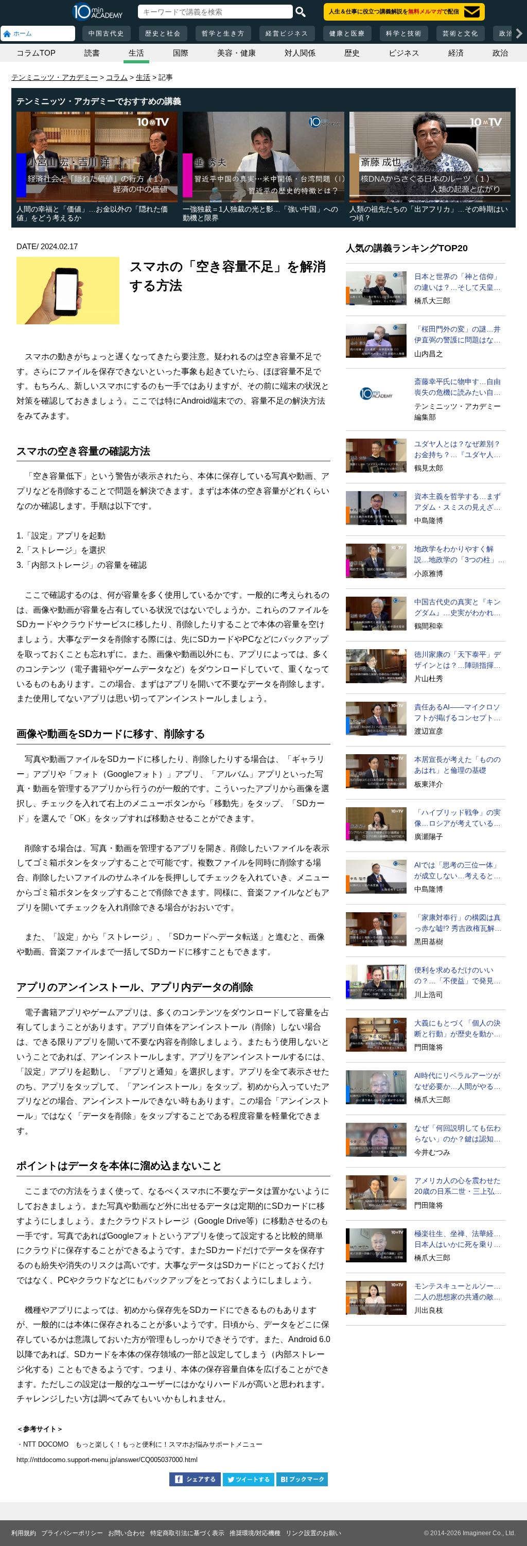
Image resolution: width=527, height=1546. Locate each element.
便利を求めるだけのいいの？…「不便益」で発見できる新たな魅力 (457, 976)
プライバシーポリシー (72, 1533)
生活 (136, 52)
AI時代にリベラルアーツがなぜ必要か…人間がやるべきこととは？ (457, 1081)
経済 (456, 52)
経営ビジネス (287, 33)
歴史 (352, 52)
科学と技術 (404, 33)
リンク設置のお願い (313, 1533)
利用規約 (23, 1533)
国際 (180, 52)
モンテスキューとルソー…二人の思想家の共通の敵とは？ (457, 1292)
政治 (500, 52)
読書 (92, 52)
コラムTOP (36, 52)
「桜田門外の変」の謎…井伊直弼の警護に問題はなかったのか (457, 335)
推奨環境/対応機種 (255, 1533)
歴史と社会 (163, 33)
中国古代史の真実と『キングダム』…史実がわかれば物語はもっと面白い (457, 608)
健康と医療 (347, 33)
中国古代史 (107, 33)
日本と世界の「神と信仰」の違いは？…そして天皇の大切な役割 (457, 282)
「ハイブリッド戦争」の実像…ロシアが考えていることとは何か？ (457, 818)
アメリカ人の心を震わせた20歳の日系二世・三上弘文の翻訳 (458, 1186)
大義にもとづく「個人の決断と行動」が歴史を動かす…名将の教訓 (457, 1029)
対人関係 (300, 52)
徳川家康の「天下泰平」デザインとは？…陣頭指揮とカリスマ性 (457, 660)
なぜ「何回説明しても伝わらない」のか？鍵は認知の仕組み (457, 1134)
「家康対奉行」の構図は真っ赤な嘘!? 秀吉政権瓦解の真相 (458, 923)
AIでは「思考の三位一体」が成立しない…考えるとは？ (457, 871)
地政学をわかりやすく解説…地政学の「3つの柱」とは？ (459, 555)
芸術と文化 (461, 33)
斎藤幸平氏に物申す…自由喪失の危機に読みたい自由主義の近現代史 (457, 387)
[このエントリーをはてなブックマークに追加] (302, 1480)
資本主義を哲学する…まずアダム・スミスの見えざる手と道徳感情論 (457, 502)
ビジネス (404, 52)
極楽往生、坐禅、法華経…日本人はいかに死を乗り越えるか (457, 1239)
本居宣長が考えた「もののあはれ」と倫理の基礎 (457, 764)
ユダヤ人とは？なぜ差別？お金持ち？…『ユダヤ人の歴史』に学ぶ (457, 450)
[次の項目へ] (519, 33)
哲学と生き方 (223, 33)
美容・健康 (236, 52)
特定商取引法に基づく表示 (187, 1533)
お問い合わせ (126, 1533)
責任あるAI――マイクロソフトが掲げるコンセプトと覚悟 (457, 713)
